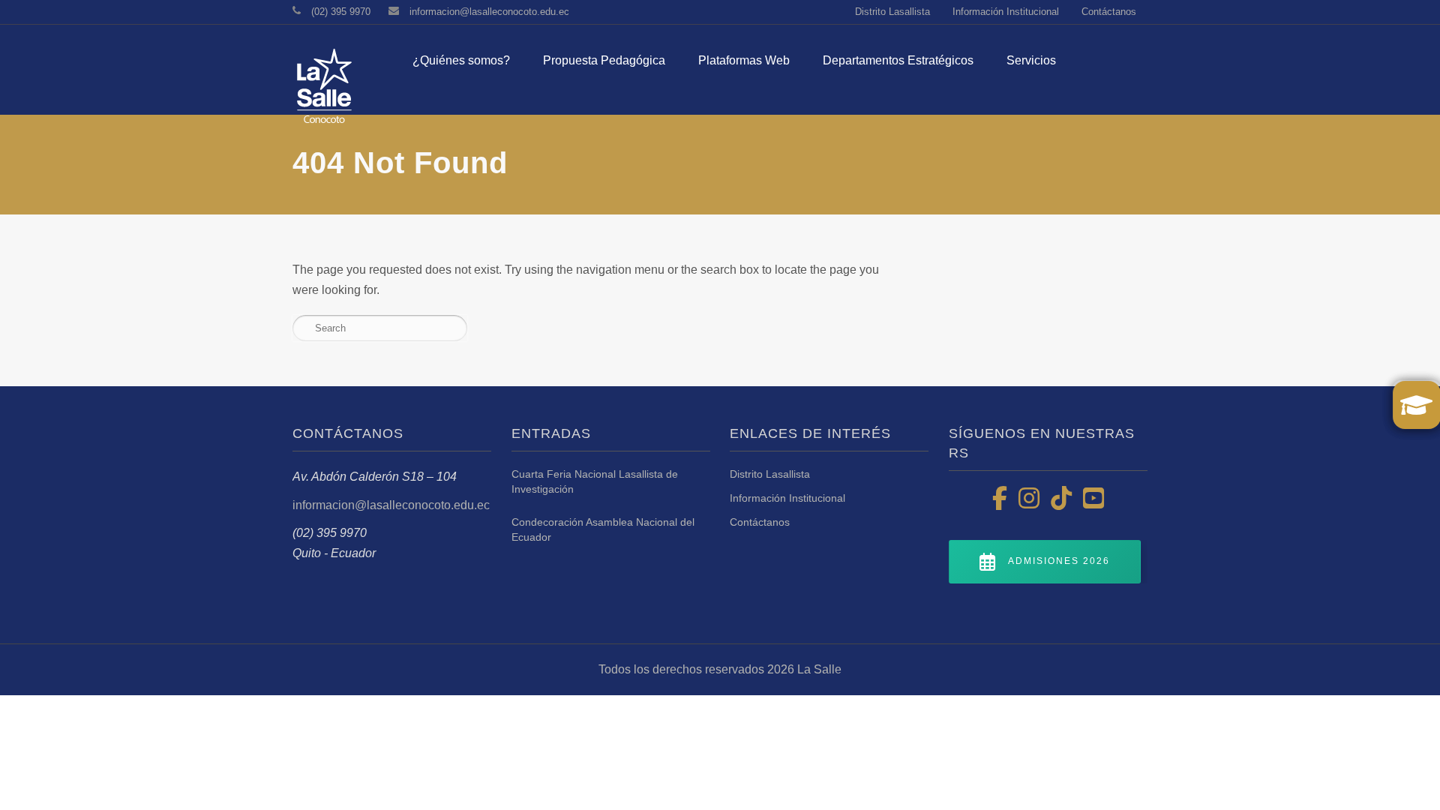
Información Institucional (1005, 11)
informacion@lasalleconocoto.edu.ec (489, 11)
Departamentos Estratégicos (898, 60)
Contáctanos (1109, 11)
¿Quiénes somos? (461, 60)
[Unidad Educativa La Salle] (322, 92)
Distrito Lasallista (892, 11)
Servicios (1031, 60)
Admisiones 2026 (1059, 561)
